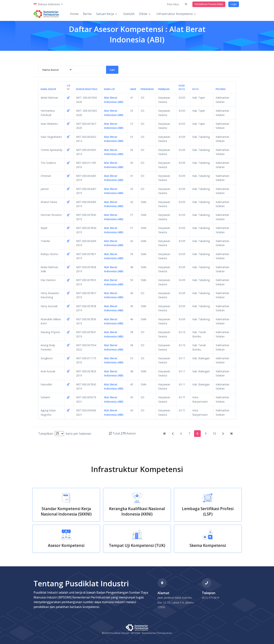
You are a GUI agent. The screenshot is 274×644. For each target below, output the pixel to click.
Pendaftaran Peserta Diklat (209, 4)
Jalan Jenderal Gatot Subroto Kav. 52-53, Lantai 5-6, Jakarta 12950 (176, 602)
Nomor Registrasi (86, 89)
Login (234, 4)
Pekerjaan (163, 89)
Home (74, 14)
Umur (133, 89)
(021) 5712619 (210, 597)
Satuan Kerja (105, 14)
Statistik (129, 14)
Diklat (143, 14)
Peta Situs (173, 4)
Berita (87, 14)
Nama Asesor (48, 89)
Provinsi (221, 89)
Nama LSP (109, 89)
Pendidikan (147, 89)
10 (214, 434)
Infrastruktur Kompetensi (175, 14)
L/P (68, 85)
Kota (195, 89)
